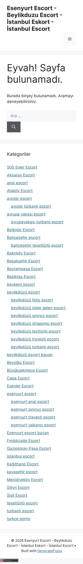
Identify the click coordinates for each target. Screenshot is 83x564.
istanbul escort (21, 456)
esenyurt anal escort (30, 401)
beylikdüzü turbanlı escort (35, 347)
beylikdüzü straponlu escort (36, 323)
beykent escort (21, 284)
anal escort (17, 183)
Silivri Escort (18, 487)
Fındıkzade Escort (23, 440)
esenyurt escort (21, 393)
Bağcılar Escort (21, 229)
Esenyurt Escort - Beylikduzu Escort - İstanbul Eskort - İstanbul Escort (34, 18)
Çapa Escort (18, 378)
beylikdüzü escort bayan (30, 354)
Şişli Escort (17, 495)
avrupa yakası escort (26, 214)
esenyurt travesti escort (33, 417)
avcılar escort (19, 198)
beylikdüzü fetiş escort (32, 300)
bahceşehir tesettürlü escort (37, 245)
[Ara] (14, 127)
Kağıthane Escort (23, 464)
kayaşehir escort (22, 472)
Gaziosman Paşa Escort (29, 448)
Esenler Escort (20, 386)
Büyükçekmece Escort (27, 370)
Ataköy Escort (20, 190)
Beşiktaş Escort (21, 276)
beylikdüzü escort (23, 292)
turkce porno (18, 518)
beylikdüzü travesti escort (35, 339)
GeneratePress (49, 551)
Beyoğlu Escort (21, 362)
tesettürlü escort (22, 503)
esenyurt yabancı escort (33, 425)
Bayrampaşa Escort (25, 268)
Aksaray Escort (21, 175)
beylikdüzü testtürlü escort (35, 331)
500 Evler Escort (22, 167)
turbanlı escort (20, 511)
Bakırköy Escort (21, 253)
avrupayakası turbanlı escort (37, 222)
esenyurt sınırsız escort (32, 409)
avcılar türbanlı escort (31, 206)
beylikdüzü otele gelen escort (38, 308)
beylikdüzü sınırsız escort (34, 315)
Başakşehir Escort (23, 261)
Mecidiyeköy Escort (25, 479)
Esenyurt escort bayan (28, 433)
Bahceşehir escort (23, 237)
